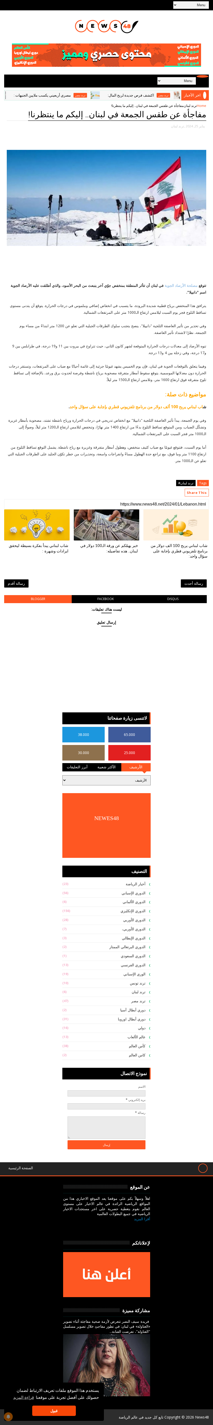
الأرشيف (135, 767)
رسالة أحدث (193, 583)
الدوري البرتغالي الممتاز (127, 947)
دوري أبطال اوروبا (131, 1019)
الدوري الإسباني (134, 893)
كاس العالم (137, 1055)
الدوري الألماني (134, 902)
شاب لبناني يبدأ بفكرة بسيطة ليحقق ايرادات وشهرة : (38, 548)
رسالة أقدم (16, 583)
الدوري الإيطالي (134, 938)
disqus (172, 599)
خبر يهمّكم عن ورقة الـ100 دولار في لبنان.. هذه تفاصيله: (109, 548)
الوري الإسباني (134, 974)
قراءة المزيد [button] (23, 1397)
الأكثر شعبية (106, 767)
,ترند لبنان (178, 126)
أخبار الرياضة (136, 884)
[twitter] (132, 1226)
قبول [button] (54, 1411)
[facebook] (144, 1226)
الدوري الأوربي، (134, 929)
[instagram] (120, 1226)
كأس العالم (137, 1046)
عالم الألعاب (137, 1037)
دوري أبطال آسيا (132, 1010)
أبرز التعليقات (77, 767)
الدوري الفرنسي (133, 965)
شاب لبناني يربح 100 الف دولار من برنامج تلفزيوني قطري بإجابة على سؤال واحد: (179, 551)
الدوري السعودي (133, 956)
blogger (38, 599)
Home (201, 105)
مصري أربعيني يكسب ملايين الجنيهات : (61, 95)
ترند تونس (138, 983)
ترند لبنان (190, 105)
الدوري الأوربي (134, 920)
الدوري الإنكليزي (133, 911)
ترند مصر (99, 95)
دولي (141, 1028)
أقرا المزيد (142, 1218)
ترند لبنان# (186, 483)
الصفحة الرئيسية (20, 1168)
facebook (105, 599)
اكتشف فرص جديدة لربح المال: (150, 95)
